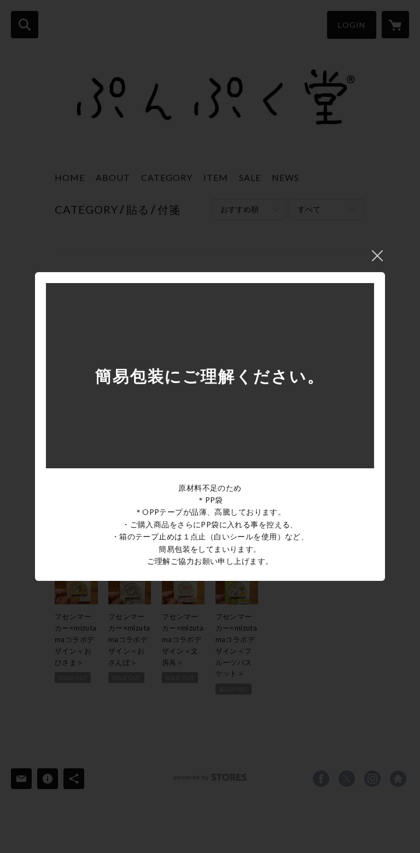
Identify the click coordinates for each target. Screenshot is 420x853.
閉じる (377, 255)
